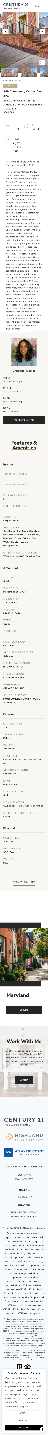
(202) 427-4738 (12, 391)
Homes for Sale (24, 1197)
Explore (24, 1009)
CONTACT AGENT (24, 420)
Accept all (24, 1427)
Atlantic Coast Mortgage (24, 1216)
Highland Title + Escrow (24, 1212)
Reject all (24, 1413)
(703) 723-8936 (24, 1175)
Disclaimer (41, 1228)
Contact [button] (24, 1079)
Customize (24, 1420)
